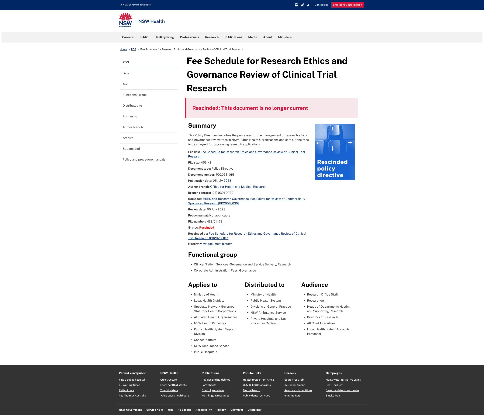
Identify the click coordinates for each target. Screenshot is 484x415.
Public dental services (256, 395)
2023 (227, 180)
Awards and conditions (298, 390)
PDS (133, 49)
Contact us (321, 4)
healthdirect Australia (132, 395)
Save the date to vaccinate (342, 390)
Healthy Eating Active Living (343, 379)
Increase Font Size (302, 4)
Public (144, 37)
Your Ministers (169, 390)
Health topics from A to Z (258, 379)
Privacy (221, 409)
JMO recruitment (294, 384)
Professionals (189, 37)
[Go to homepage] (142, 20)
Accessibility (203, 409)
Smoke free (333, 395)
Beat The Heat (335, 384)
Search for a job (294, 379)
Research (212, 37)
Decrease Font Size (308, 4)
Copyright (236, 409)
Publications (233, 37)
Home (123, 49)
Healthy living (164, 37)
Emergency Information (347, 4)
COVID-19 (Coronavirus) (257, 384)
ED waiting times (129, 384)
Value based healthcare (174, 395)
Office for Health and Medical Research (238, 186)
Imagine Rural (292, 395)
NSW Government (130, 409)
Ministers (285, 37)
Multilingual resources (215, 395)
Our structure (168, 379)
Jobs (170, 409)
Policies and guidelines (216, 379)
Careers (127, 37)
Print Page (296, 4)
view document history (216, 244)
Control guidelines (213, 390)
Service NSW (154, 409)
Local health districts (173, 384)
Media (252, 37)
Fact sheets (209, 384)
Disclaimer (254, 409)
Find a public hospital (132, 379)
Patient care (126, 390)
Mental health (251, 390)
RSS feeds (184, 409)
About (267, 37)
